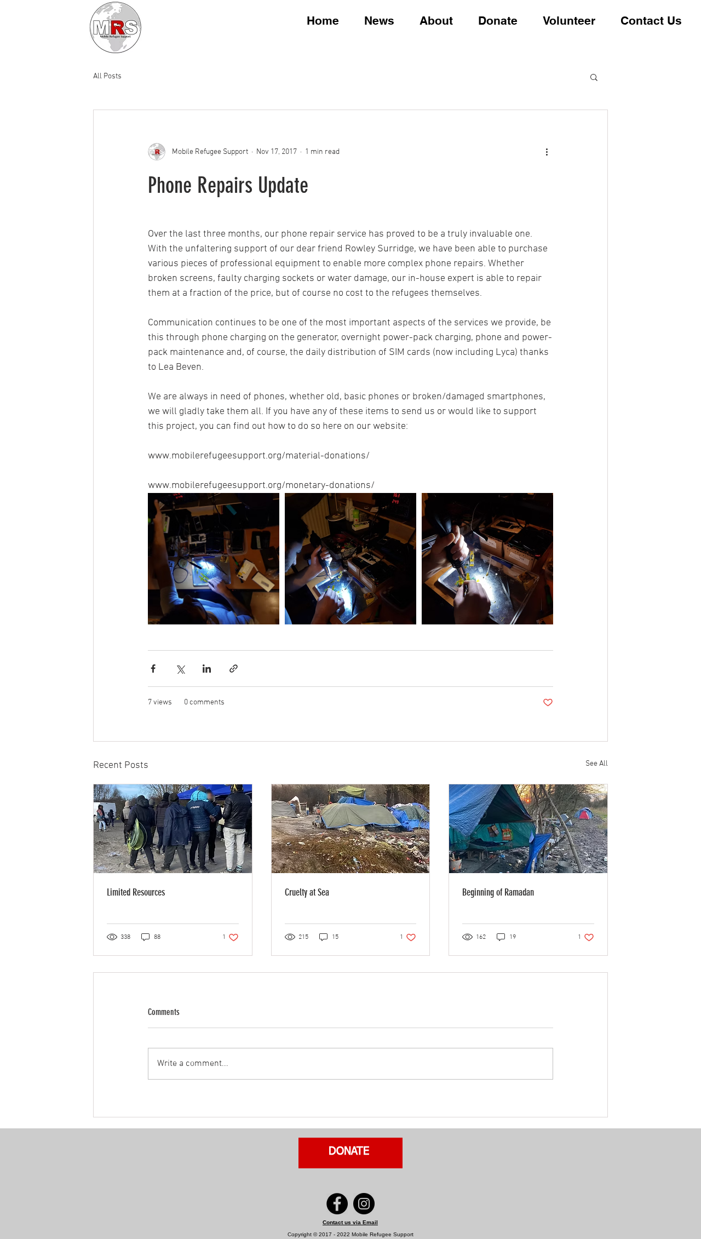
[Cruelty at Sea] (351, 828)
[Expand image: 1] (350, 558)
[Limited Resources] (173, 828)
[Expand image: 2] (487, 558)
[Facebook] (337, 1203)
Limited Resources (136, 892)
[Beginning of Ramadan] (528, 828)
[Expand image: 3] (213, 558)
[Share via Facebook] (153, 668)
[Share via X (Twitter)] (180, 668)
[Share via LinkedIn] (207, 668)
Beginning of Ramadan (498, 892)
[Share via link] (233, 668)
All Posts (107, 76)
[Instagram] (364, 1203)
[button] (436, 19)
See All (596, 763)
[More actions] (546, 151)
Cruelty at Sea (307, 892)
